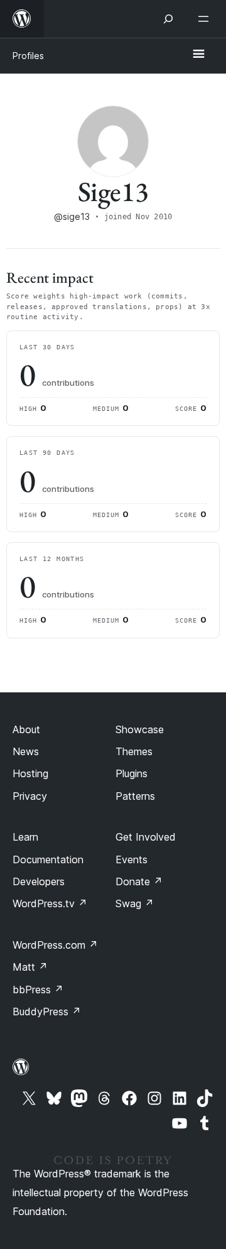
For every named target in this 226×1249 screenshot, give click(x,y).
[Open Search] (168, 19)
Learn (25, 837)
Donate (139, 881)
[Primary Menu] (198, 54)
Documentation (48, 859)
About (26, 729)
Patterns (135, 796)
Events (132, 859)
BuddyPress (47, 1011)
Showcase (140, 729)
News (26, 751)
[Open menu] (206, 19)
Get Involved (146, 837)
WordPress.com (55, 945)
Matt (30, 967)
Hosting (30, 773)
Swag (135, 903)
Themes (134, 751)
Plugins (132, 773)
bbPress (38, 989)
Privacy (30, 796)
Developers (39, 881)
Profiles (28, 55)
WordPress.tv (50, 903)
